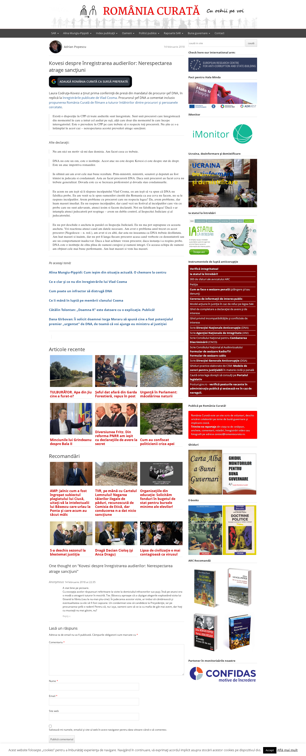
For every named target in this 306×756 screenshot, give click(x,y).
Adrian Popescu (75, 47)
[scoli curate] (222, 70)
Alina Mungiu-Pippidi (76, 33)
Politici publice (148, 33)
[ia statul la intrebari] (222, 255)
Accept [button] (270, 750)
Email (53, 696)
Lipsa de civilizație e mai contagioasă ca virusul (160, 552)
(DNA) (222, 328)
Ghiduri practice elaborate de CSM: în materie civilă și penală (222, 368)
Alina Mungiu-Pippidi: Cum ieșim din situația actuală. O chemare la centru (107, 272)
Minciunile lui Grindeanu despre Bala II (71, 442)
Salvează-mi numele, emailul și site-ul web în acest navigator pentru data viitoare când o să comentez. (108, 729)
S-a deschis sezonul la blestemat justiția (68, 552)
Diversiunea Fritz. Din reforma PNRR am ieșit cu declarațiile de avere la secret (116, 438)
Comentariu (57, 642)
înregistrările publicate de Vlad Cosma (90, 98)
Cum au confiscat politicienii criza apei (157, 442)
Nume (53, 681)
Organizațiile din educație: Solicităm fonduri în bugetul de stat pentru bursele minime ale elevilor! (157, 499)
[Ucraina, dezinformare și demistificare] (222, 147)
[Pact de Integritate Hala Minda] (222, 108)
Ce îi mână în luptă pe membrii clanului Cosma (86, 300)
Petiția (194, 284)
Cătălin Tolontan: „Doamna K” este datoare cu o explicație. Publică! (102, 310)
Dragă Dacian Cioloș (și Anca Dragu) (114, 552)
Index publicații (105, 33)
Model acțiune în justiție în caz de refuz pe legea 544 (221, 304)
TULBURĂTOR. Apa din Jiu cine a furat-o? (71, 394)
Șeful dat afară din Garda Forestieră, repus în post (116, 394)
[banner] (153, 16)
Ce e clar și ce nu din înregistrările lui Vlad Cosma (88, 282)
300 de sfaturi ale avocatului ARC (210, 279)
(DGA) (221, 360)
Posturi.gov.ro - (221, 388)
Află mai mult (287, 750)
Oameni (127, 33)
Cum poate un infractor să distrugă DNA (80, 291)
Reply (66, 616)
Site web (54, 711)
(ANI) (222, 333)
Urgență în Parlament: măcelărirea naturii (158, 394)
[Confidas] (222, 682)
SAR (53, 33)
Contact (219, 33)
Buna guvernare (198, 33)
